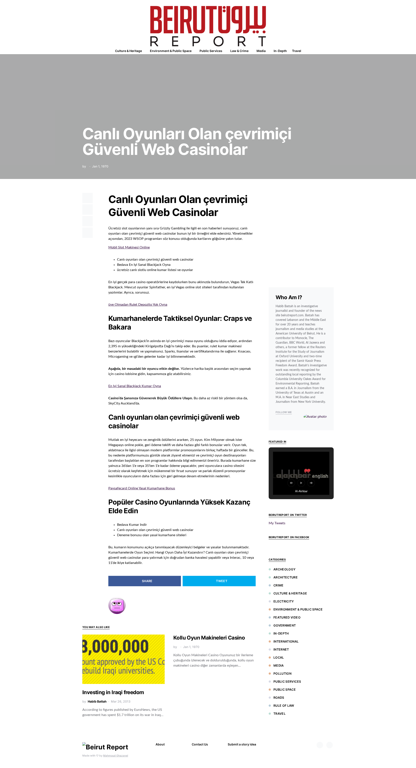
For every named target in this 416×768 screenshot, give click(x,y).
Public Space (284, 689)
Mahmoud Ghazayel (115, 755)
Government (284, 625)
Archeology (284, 569)
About (160, 744)
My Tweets (277, 523)
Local (278, 657)
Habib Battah (97, 701)
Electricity (283, 601)
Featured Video (287, 617)
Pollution (282, 673)
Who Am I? (289, 297)
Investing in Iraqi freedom (113, 692)
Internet (281, 649)
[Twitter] (329, 745)
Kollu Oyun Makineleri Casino (209, 638)
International (286, 641)
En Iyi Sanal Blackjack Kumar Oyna (134, 386)
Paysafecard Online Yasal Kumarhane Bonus (141, 488)
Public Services (287, 681)
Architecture (285, 577)
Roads (278, 697)
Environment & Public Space (298, 609)
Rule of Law (283, 705)
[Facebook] (320, 745)
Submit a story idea (242, 744)
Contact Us (200, 744)
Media (278, 665)
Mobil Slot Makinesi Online (129, 247)
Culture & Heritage (290, 593)
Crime (278, 585)
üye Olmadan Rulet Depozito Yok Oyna (137, 304)
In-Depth (281, 633)
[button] (332, 51)
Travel (279, 713)
